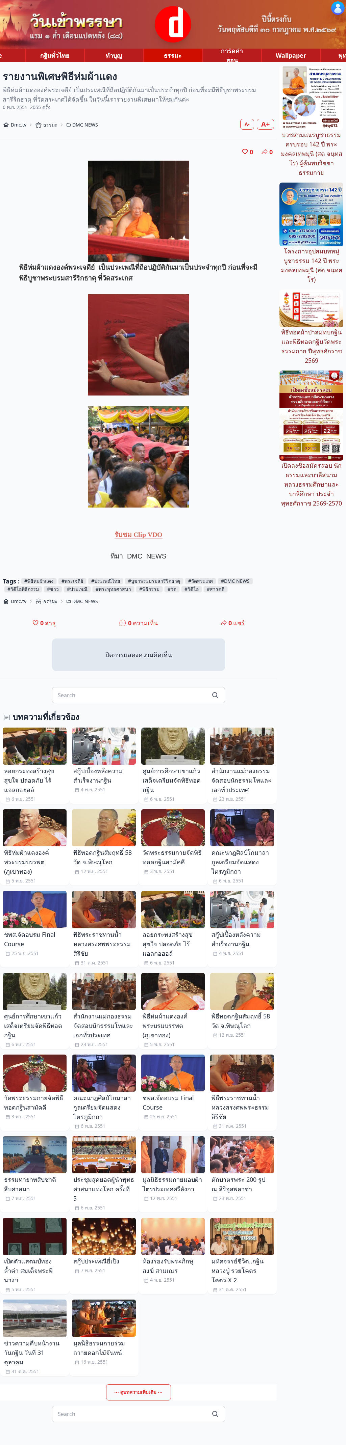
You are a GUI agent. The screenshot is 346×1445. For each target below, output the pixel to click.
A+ (265, 124)
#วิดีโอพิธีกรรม (23, 589)
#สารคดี (215, 589)
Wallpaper (291, 55)
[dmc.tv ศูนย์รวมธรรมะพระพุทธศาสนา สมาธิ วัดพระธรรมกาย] (173, 24)
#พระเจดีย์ (72, 581)
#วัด (172, 589)
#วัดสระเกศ (200, 581)
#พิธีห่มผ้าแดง (38, 581)
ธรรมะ (173, 55)
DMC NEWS (85, 124)
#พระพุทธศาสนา (113, 589)
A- (247, 124)
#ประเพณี (77, 589)
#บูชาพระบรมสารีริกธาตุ (154, 581)
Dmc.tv (18, 124)
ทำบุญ (114, 55)
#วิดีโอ (191, 589)
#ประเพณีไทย (105, 581)
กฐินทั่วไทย (55, 55)
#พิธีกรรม (149, 589)
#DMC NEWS (235, 581)
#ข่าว (53, 589)
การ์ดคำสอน (232, 55)
